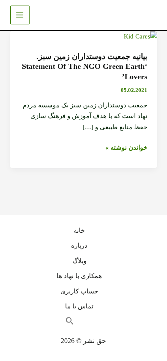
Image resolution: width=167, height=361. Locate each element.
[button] (74, 324)
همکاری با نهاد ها (79, 275)
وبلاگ (79, 260)
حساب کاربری (79, 291)
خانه (79, 230)
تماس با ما (79, 306)
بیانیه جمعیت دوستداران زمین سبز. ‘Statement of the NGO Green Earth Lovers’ (84, 66)
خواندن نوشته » (126, 148)
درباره (79, 245)
